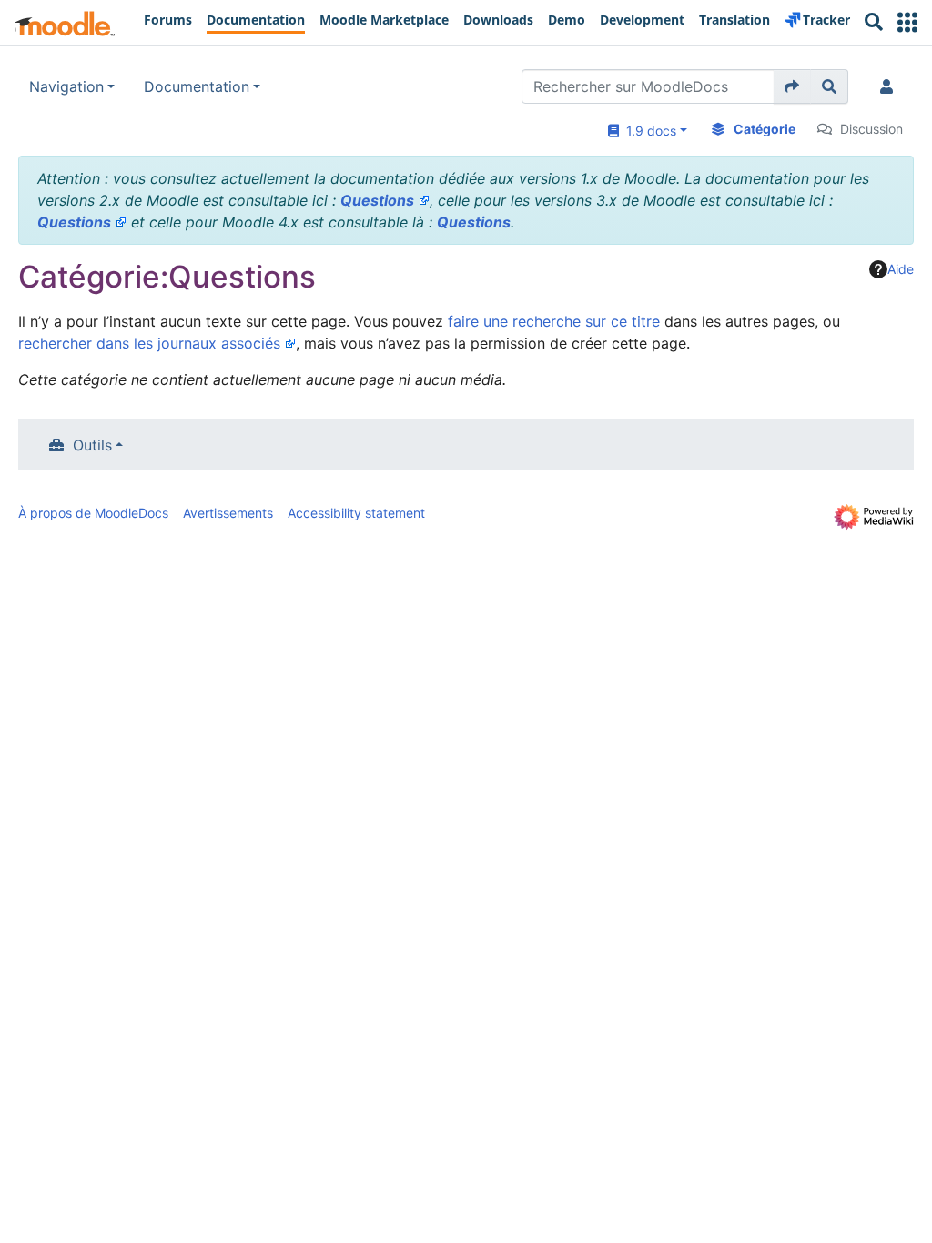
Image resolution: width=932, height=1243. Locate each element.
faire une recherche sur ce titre (554, 321)
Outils (92, 445)
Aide (900, 269)
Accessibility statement (356, 512)
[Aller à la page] (792, 86)
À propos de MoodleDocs (93, 512)
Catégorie (764, 128)
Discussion (871, 128)
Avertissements (228, 512)
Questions (377, 200)
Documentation (196, 86)
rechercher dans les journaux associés (149, 343)
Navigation (66, 86)
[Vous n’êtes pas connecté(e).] (890, 86)
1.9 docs (647, 130)
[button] (907, 22)
